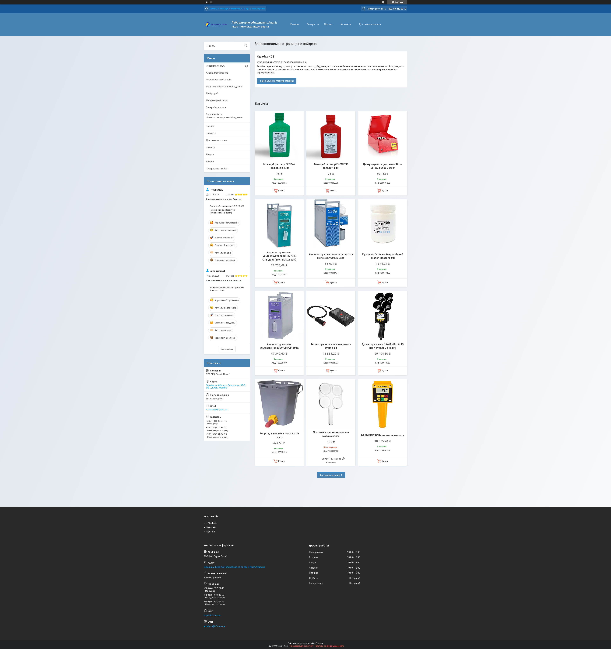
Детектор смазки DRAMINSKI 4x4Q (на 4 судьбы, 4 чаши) (383, 346)
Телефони (212, 523)
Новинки (210, 147)
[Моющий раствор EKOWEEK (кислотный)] (330, 135)
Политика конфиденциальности (329, 646)
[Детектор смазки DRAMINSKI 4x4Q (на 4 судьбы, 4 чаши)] (382, 315)
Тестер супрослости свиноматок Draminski (331, 346)
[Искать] (246, 46)
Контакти (346, 24)
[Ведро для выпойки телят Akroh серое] (279, 403)
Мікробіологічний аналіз (218, 79)
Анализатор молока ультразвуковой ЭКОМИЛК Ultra (279, 346)
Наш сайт (211, 527)
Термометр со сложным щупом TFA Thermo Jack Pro (227, 289)
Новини (210, 161)
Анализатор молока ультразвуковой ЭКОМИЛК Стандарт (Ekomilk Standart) (279, 256)
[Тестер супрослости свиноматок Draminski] (330, 315)
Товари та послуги (215, 66)
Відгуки (210, 154)
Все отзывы (227, 349)
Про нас (328, 24)
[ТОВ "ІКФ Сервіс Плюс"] (216, 24)
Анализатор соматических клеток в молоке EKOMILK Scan (331, 256)
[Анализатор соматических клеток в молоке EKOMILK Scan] (330, 223)
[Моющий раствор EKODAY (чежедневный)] (279, 135)
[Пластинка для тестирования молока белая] (330, 403)
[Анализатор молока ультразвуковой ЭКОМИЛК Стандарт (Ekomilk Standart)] (279, 223)
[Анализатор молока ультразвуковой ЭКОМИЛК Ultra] (279, 315)
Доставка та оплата (370, 24)
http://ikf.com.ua (212, 615)
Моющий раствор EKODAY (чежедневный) (279, 166)
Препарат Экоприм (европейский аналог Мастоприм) (382, 256)
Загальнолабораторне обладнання (224, 86)
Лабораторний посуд (217, 100)
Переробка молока (216, 107)
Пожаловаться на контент (301, 646)
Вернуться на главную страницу (278, 81)
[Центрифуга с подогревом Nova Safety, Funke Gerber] (382, 135)
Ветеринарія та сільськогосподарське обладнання (224, 116)
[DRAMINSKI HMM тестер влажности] (382, 403)
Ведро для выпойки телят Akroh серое (279, 435)
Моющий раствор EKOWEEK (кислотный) (331, 166)
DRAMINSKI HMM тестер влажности (382, 435)
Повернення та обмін (217, 168)
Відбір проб (212, 93)
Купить (281, 190)
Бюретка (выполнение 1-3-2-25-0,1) (227, 206)
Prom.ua (319, 643)
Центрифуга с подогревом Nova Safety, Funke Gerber (382, 166)
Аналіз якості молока (217, 73)
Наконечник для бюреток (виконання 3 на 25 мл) (222, 211)
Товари (311, 24)
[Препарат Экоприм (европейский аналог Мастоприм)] (382, 223)
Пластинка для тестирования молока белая (331, 434)
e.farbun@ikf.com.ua (216, 409)
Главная (294, 24)
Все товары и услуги (330, 475)
